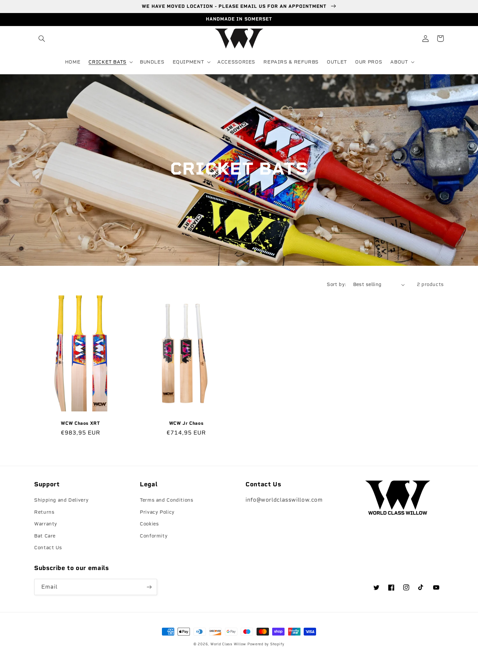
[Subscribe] (149, 587)
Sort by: (336, 284)
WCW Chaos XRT (80, 423)
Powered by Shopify (266, 644)
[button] (41, 38)
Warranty (45, 524)
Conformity (153, 536)
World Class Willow (228, 644)
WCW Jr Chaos (186, 423)
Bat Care (45, 536)
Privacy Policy (157, 512)
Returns (44, 512)
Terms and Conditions (166, 500)
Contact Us (48, 548)
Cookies (149, 524)
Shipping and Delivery (61, 500)
